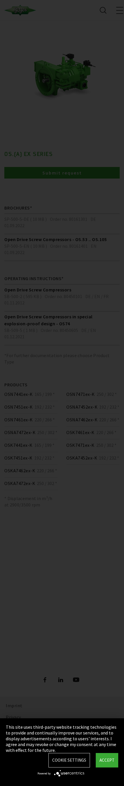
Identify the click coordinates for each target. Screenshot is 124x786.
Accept (106, 760)
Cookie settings (69, 760)
